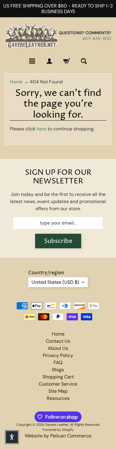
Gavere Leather (56, 425)
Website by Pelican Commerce (58, 436)
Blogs (58, 370)
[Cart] (66, 61)
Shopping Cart (58, 377)
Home (16, 82)
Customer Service (58, 384)
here (41, 129)
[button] (12, 437)
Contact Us (58, 341)
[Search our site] (83, 61)
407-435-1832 (96, 38)
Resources (58, 398)
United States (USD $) (55, 282)
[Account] (49, 61)
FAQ (58, 362)
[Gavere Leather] (31, 35)
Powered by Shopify (58, 430)
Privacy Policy (58, 355)
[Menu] (32, 61)
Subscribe (58, 241)
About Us (58, 348)
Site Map (58, 391)
